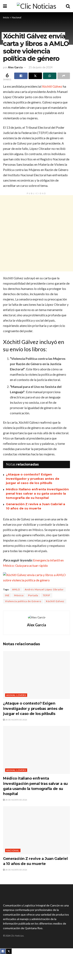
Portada (33, 595)
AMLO (16, 589)
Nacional (16, 17)
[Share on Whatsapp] (49, 76)
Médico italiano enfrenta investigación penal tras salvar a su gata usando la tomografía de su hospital (37, 493)
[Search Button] (68, 6)
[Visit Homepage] (36, 6)
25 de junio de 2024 (41, 67)
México (19, 595)
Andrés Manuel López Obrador (44, 589)
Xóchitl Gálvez (52, 86)
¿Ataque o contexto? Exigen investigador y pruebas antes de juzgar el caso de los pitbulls (32, 478)
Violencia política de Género (23, 601)
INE (7, 595)
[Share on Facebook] (21, 76)
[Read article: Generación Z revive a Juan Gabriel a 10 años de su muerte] (36, 830)
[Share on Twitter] (35, 76)
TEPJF (46, 595)
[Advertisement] (36, 233)
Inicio (6, 17)
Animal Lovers (16, 695)
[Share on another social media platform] (63, 76)
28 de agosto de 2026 (16, 719)
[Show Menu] (5, 6)
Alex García (15, 67)
